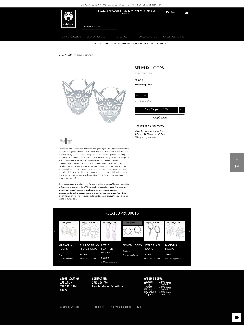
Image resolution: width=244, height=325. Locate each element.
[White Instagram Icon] (237, 166)
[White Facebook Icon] (237, 159)
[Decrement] (137, 95)
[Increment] (145, 95)
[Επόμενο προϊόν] (189, 231)
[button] (186, 12)
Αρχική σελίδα (66, 55)
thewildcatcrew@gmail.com (108, 286)
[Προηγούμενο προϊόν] (54, 231)
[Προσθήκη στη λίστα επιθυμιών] (182, 110)
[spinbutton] (141, 95)
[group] (122, 242)
